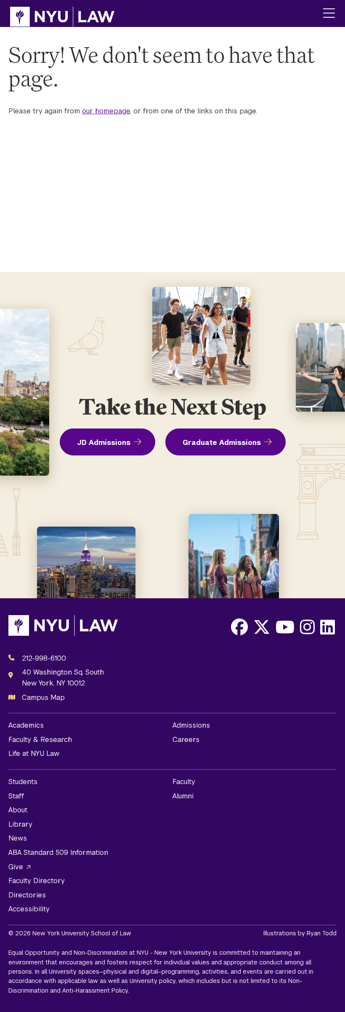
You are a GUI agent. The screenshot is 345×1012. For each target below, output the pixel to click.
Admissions (191, 725)
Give (15, 866)
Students (22, 781)
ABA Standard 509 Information (58, 852)
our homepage (106, 111)
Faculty (183, 781)
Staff (16, 796)
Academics (26, 725)
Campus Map (43, 697)
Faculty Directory (36, 880)
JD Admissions (103, 442)
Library (20, 824)
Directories (27, 895)
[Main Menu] (329, 13)
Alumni (183, 796)
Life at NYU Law (33, 753)
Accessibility (29, 909)
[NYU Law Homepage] (62, 13)
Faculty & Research (40, 739)
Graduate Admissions (222, 442)
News (17, 838)
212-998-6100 (44, 658)
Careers (185, 739)
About (17, 810)
